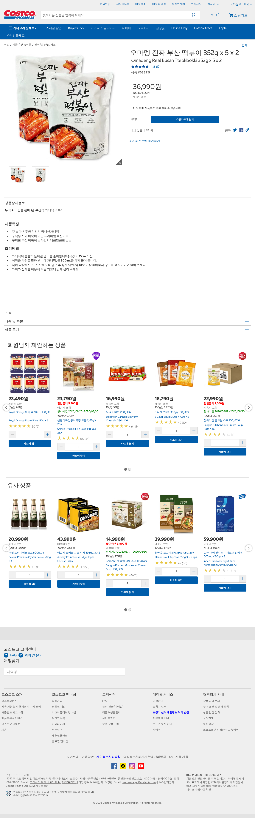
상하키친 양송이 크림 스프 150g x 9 (126, 560)
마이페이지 (58, 724)
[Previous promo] (6, 407)
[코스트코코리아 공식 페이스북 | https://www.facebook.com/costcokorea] (114, 767)
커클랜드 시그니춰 (12, 712)
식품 (15, 44)
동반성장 (208, 724)
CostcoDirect (203, 28)
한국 (246, 4)
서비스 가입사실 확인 (198, 789)
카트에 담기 (30, 443)
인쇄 (245, 45)
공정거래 (208, 718)
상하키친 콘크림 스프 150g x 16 (222, 420)
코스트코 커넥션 (10, 724)
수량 (134, 119)
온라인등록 (58, 718)
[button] (196, 15)
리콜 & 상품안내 (111, 712)
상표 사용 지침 (178, 757)
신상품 (160, 28)
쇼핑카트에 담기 (185, 119)
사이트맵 (73, 757)
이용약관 (88, 757)
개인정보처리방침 (108, 757)
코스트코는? (8, 700)
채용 (4, 729)
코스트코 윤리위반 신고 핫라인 (221, 729)
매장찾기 (11, 660)
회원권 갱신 (59, 706)
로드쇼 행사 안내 (162, 724)
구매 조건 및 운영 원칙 (216, 706)
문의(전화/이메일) (112, 706)
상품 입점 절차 (211, 712)
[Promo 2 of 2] (129, 469)
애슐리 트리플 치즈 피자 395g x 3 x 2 (78, 552)
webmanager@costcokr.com (139, 782)
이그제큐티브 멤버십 (64, 712)
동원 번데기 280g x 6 (118, 412)
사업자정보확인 (39, 785)
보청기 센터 (159, 706)
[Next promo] (248, 407)
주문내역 (57, 729)
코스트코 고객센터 (20, 649)
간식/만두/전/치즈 (45, 44)
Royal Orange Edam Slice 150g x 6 (29, 420)
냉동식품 (26, 44)
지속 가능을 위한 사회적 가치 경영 (21, 706)
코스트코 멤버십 (64, 694)
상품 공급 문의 (211, 700)
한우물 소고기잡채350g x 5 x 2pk (174, 552)
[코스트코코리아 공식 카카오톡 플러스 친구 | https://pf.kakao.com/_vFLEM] (123, 767)
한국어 (211, 4)
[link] (235, 130)
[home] (20, 14)
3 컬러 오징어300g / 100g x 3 (172, 412)
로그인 (216, 14)
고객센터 (109, 694)
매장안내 (158, 700)
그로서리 (143, 28)
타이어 (126, 28)
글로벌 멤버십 (60, 741)
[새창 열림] (9, 794)
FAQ (104, 700)
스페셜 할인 (54, 28)
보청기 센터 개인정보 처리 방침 (171, 712)
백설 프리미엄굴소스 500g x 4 (26, 552)
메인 (6, 44)
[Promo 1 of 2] (125, 469)
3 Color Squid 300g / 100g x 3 (172, 416)
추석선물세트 (16, 35)
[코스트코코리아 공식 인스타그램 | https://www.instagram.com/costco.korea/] (132, 767)
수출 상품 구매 (110, 724)
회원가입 (57, 700)
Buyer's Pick (76, 28)
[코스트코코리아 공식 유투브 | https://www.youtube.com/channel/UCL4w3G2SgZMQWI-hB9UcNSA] (141, 767)
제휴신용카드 (60, 735)
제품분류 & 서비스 (12, 718)
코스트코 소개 (11, 694)
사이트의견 (108, 718)
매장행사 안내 (161, 718)
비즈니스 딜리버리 (103, 28)
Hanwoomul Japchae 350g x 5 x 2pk (176, 557)
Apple (222, 28)
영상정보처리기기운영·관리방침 (144, 757)
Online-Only (179, 28)
